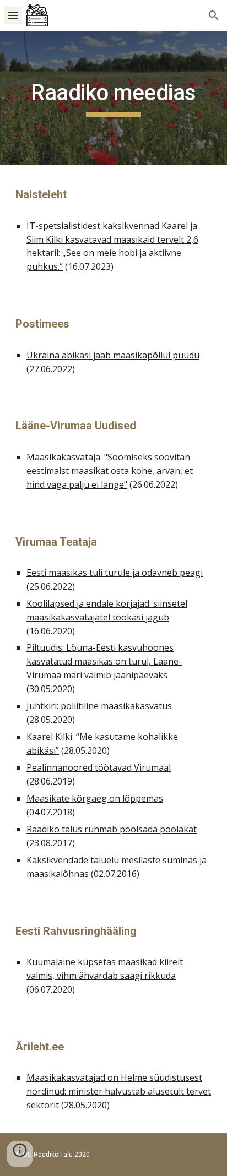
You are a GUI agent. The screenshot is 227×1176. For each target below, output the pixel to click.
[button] (13, 15)
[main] (113, 98)
